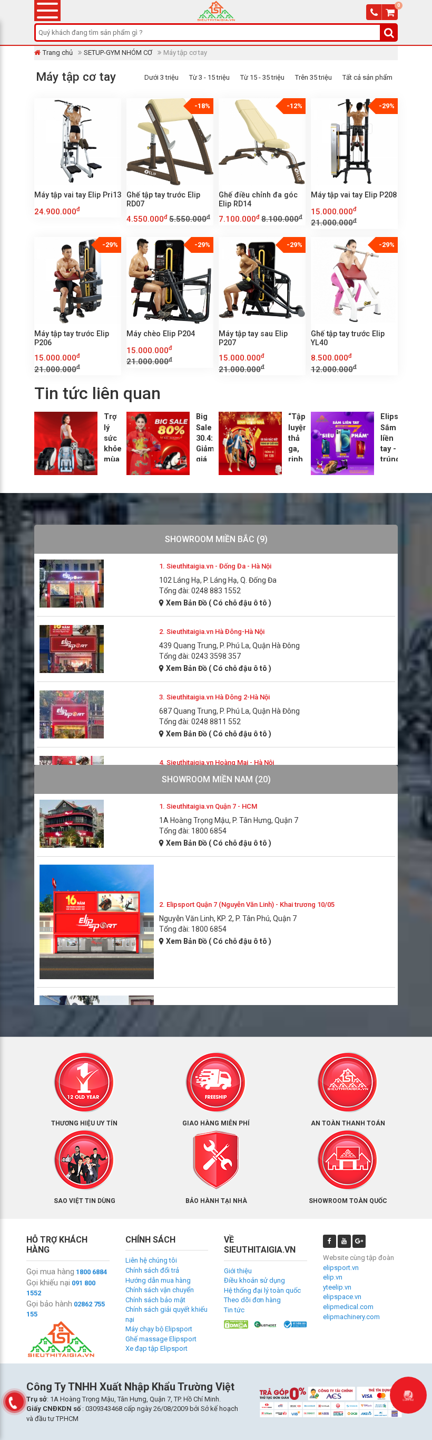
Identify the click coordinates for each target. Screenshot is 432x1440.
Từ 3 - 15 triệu (209, 77)
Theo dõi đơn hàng (252, 1300)
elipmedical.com (348, 1307)
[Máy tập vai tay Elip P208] (354, 141)
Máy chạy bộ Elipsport (158, 1329)
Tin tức (234, 1310)
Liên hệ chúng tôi (151, 1260)
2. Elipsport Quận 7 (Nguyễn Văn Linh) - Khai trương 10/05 (247, 904)
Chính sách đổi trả (152, 1270)
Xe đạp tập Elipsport (156, 1348)
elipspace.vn (342, 1297)
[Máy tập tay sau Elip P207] (262, 280)
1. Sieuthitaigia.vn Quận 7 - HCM (208, 806)
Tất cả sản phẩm (367, 77)
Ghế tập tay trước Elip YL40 (348, 338)
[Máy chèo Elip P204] (169, 280)
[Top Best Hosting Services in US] (265, 1324)
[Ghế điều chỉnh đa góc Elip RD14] (262, 141)
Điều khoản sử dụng (254, 1280)
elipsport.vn (341, 1268)
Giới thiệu (238, 1271)
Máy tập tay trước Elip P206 (71, 338)
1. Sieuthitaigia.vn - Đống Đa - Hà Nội (215, 566)
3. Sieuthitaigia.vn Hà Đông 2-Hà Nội (214, 697)
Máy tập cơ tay (76, 76)
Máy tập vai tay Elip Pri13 (77, 195)
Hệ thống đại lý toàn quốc (262, 1290)
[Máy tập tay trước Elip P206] (77, 280)
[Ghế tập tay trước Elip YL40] (354, 280)
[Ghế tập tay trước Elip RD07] (169, 141)
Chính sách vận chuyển (159, 1290)
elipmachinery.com (351, 1317)
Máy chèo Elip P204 (160, 333)
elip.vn (332, 1277)
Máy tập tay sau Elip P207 (253, 338)
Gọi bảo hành (49, 1304)
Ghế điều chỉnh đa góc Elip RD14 (258, 199)
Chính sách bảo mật (155, 1300)
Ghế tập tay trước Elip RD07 (163, 199)
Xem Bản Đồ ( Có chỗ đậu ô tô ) (218, 603)
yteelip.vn (337, 1287)
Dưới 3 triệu (161, 77)
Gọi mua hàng (50, 1271)
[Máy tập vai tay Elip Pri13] (77, 141)
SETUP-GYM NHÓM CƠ (118, 52)
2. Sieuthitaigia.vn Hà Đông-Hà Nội (211, 632)
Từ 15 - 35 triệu (262, 77)
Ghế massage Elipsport (161, 1339)
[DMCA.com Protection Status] (236, 1324)
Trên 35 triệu (313, 77)
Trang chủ (58, 52)
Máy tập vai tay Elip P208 (354, 195)
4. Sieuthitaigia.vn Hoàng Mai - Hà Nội (216, 762)
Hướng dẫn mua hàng (158, 1280)
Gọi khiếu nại (48, 1282)
